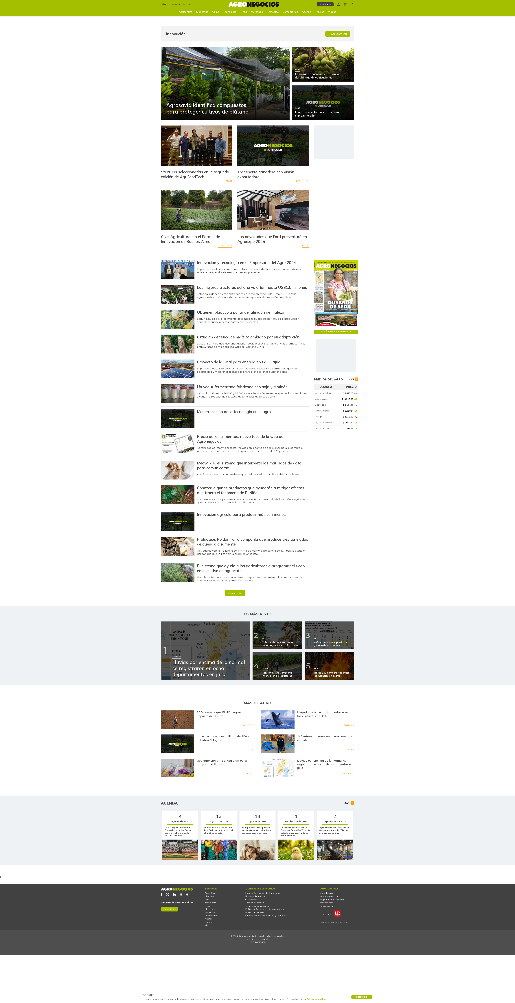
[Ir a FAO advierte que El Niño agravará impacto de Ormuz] (177, 719)
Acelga (318, 416)
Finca (243, 11)
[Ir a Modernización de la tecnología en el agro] (177, 419)
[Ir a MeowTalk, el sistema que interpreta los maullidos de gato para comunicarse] (177, 470)
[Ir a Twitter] (167, 894)
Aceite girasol (321, 399)
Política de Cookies (254, 912)
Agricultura (185, 11)
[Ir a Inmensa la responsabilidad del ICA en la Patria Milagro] (177, 743)
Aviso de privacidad (254, 903)
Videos (332, 11)
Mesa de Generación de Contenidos (262, 893)
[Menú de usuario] (338, 4)
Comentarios (290, 11)
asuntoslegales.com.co (331, 896)
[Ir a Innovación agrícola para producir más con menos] (177, 522)
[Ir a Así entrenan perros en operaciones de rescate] (278, 743)
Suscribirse (169, 909)
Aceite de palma (323, 393)
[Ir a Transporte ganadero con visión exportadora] (273, 145)
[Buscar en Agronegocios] (352, 4)
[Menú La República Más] (345, 4)
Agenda (306, 11)
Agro (229, 181)
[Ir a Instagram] (181, 894)
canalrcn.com (326, 903)
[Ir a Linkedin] (174, 894)
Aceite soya (320, 405)
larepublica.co (327, 893)
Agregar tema (339, 34)
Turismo (349, 725)
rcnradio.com (326, 906)
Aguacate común (323, 422)
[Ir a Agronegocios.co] (177, 889)
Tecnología (229, 11)
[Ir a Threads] (187, 894)
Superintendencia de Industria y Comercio (265, 915)
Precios (319, 11)
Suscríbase (325, 4)
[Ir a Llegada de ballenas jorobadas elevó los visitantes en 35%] (278, 719)
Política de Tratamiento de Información (264, 909)
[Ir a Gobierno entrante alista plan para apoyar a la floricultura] (177, 768)
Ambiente (247, 725)
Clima (215, 11)
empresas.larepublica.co (332, 899)
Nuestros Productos (255, 896)
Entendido (361, 997)
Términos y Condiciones (257, 906)
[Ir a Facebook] (161, 894)
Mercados (257, 11)
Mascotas (202, 11)
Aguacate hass (322, 428)
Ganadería (302, 181)
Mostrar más (234, 593)
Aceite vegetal (322, 411)
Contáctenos (251, 899)
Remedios (273, 11)
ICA (251, 749)
